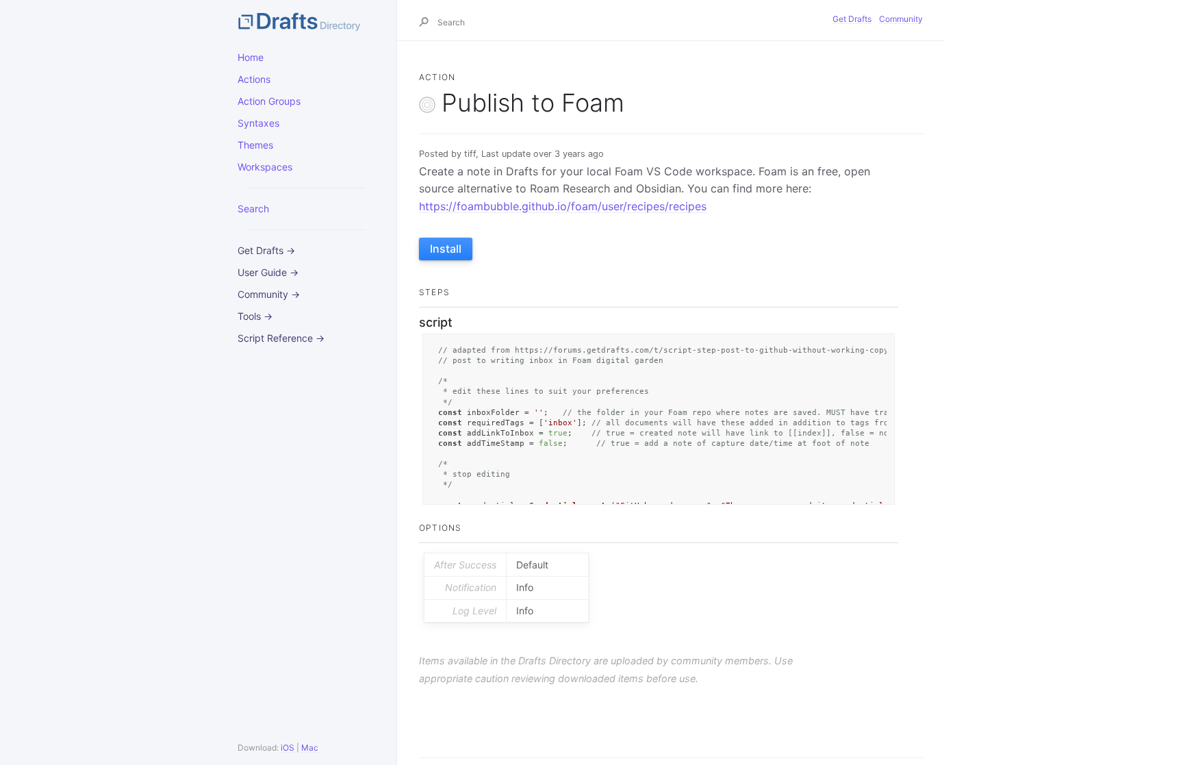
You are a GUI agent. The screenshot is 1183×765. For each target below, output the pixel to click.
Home (251, 57)
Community (901, 19)
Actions (254, 79)
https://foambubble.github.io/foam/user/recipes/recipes (563, 206)
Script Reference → (281, 338)
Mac (309, 747)
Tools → (255, 316)
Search (253, 208)
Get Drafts (852, 19)
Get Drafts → (266, 250)
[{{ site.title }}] (306, 20)
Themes (255, 145)
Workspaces (265, 167)
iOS (287, 747)
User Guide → (268, 272)
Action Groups (269, 101)
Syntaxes (258, 123)
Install (445, 248)
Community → (269, 294)
